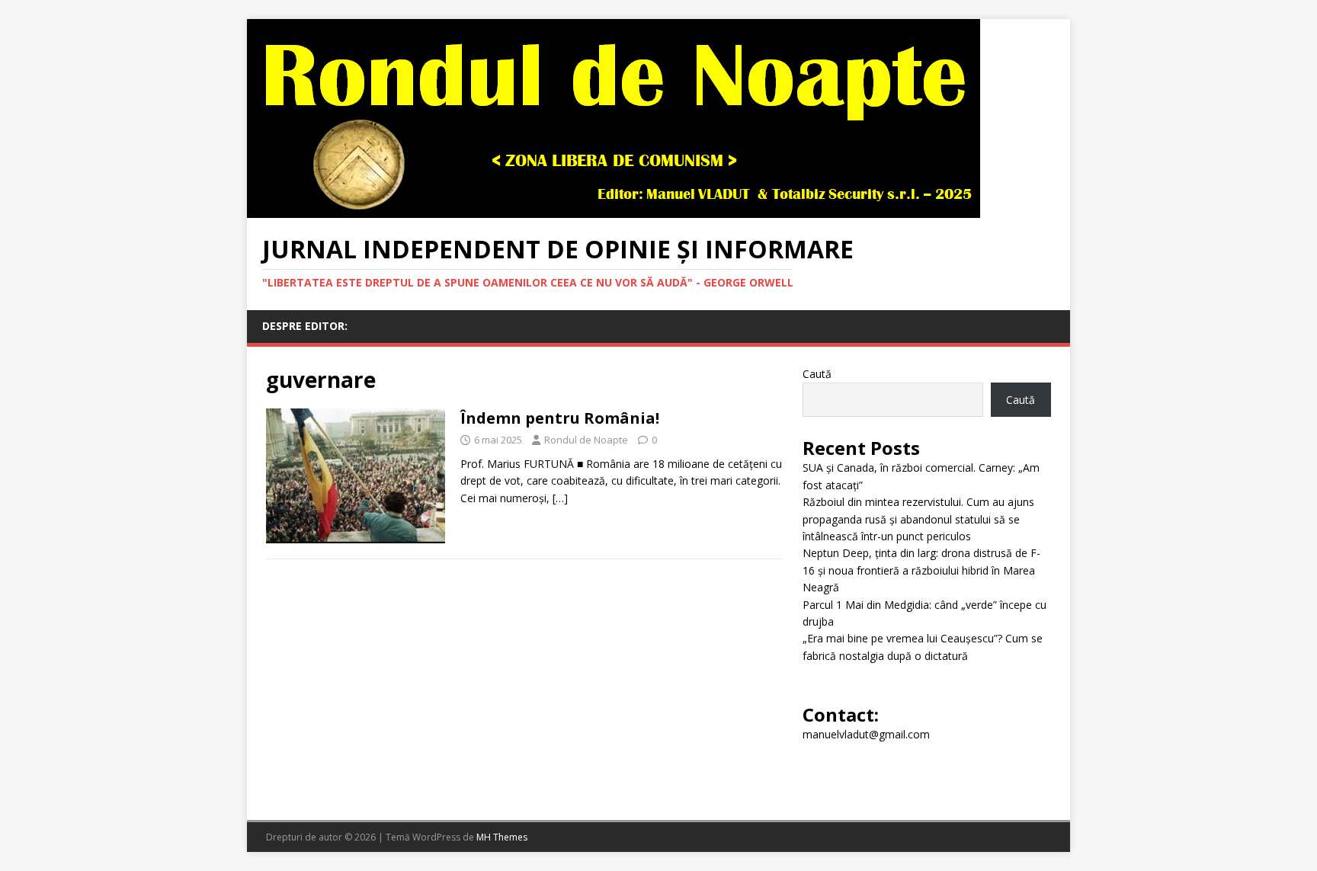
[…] (560, 498)
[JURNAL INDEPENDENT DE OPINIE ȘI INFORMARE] (613, 209)
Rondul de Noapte (586, 440)
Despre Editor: (305, 326)
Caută (817, 374)
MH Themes (501, 837)
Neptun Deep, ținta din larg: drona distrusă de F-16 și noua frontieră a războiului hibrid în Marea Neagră (921, 570)
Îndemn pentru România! (559, 418)
